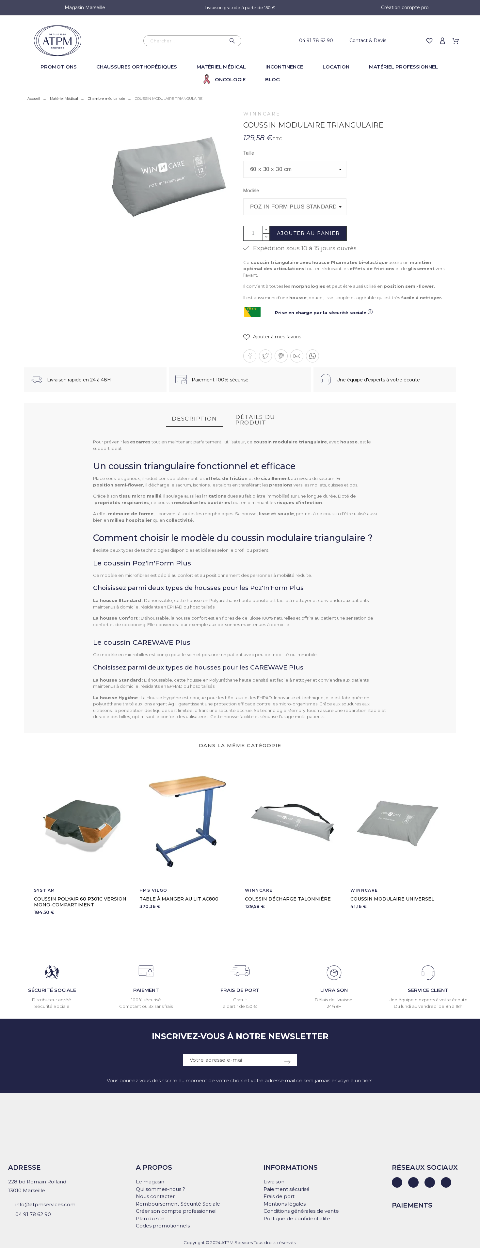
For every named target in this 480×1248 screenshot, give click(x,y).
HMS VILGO (153, 890)
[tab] (194, 419)
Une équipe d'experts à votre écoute (428, 999)
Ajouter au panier (308, 233)
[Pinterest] (446, 1182)
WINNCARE (262, 114)
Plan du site (150, 1218)
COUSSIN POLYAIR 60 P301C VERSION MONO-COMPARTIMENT (80, 902)
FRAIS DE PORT (240, 990)
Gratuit (240, 999)
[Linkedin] (397, 1182)
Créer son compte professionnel (176, 1211)
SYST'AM (44, 890)
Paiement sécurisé (287, 1189)
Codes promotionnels (163, 1226)
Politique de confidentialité (297, 1218)
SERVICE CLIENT (428, 990)
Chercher (233, 40)
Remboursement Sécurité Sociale (178, 1204)
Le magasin (150, 1182)
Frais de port (279, 1196)
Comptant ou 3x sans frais (146, 1006)
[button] (272, 336)
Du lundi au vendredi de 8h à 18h (428, 1006)
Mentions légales (285, 1204)
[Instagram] (429, 1182)
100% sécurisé (146, 999)
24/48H (334, 1006)
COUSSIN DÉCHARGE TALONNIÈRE (288, 899)
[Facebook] (413, 1182)
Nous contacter (155, 1196)
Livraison (274, 1182)
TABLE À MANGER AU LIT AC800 (178, 899)
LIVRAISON (334, 990)
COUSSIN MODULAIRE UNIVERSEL (392, 899)
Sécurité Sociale (52, 1006)
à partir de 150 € (240, 1006)
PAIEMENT (146, 990)
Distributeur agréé (52, 999)
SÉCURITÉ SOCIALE (52, 990)
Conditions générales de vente (301, 1211)
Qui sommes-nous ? (160, 1189)
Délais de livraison (334, 999)
